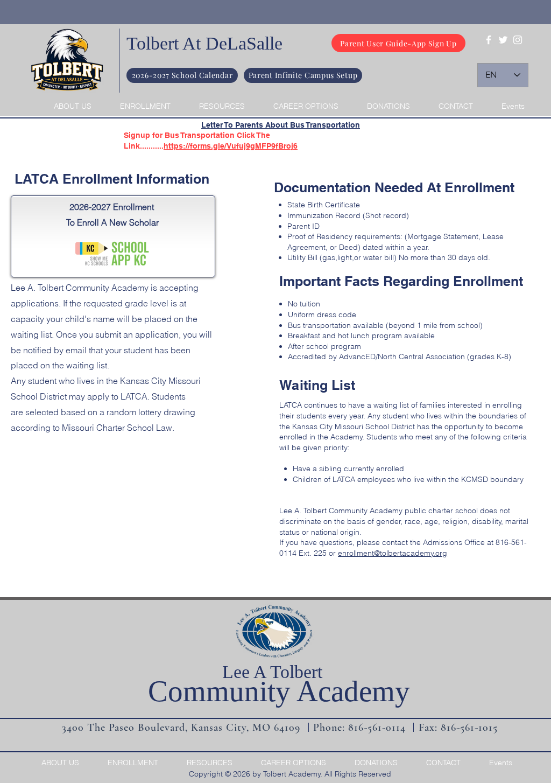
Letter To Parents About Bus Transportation (280, 125)
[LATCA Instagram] (518, 40)
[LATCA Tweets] (503, 40)
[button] (66, 106)
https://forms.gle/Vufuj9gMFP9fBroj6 (231, 146)
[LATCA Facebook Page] (489, 40)
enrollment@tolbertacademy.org (392, 553)
